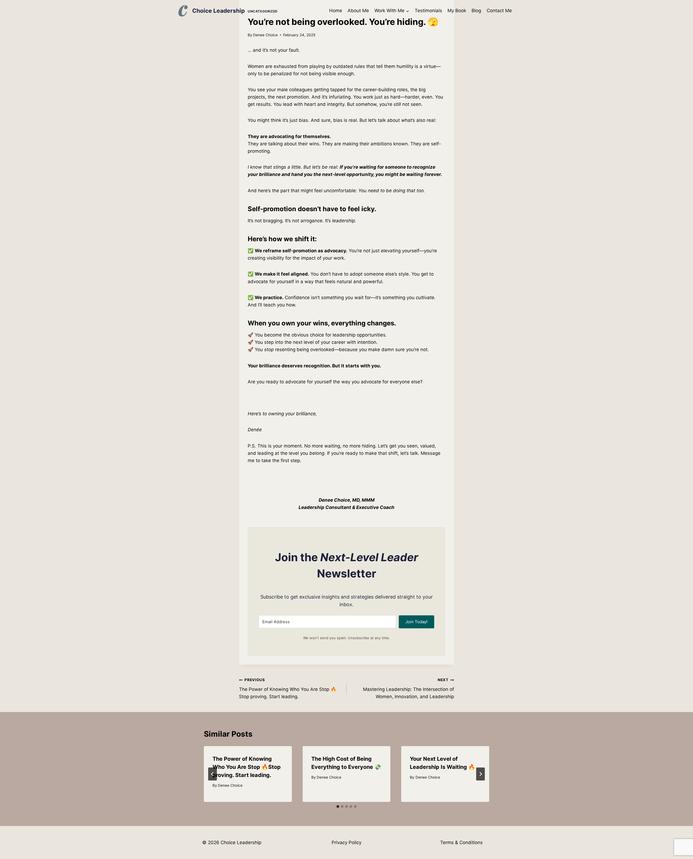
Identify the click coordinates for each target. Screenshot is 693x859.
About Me (358, 10)
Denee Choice (265, 35)
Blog (476, 10)
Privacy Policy (346, 842)
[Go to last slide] (212, 773)
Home (335, 10)
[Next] (480, 773)
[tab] (337, 806)
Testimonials (428, 10)
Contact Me (499, 10)
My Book (456, 10)
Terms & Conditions (461, 842)
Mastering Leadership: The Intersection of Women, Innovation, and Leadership (408, 688)
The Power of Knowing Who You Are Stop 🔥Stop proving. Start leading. (287, 688)
